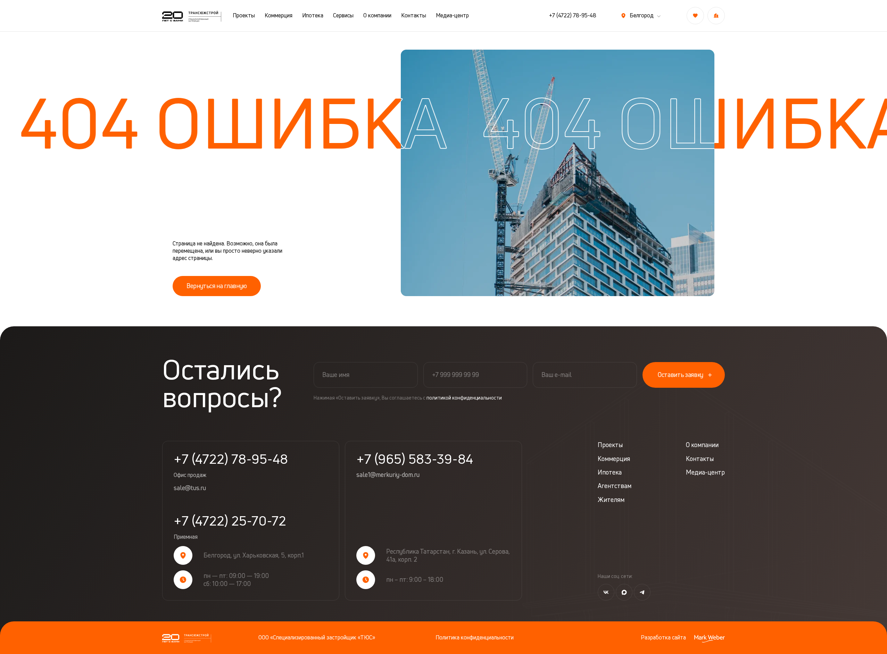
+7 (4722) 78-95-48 (572, 15)
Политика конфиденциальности (475, 637)
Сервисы (343, 15)
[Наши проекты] (716, 15)
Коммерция (278, 15)
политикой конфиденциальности (464, 397)
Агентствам (614, 486)
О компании (377, 15)
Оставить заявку (680, 374)
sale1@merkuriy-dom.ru (388, 475)
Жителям (611, 500)
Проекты (244, 15)
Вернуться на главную (216, 286)
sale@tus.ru (190, 488)
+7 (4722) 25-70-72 (230, 527)
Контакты (413, 15)
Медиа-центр (452, 15)
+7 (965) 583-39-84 (414, 459)
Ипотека (312, 15)
